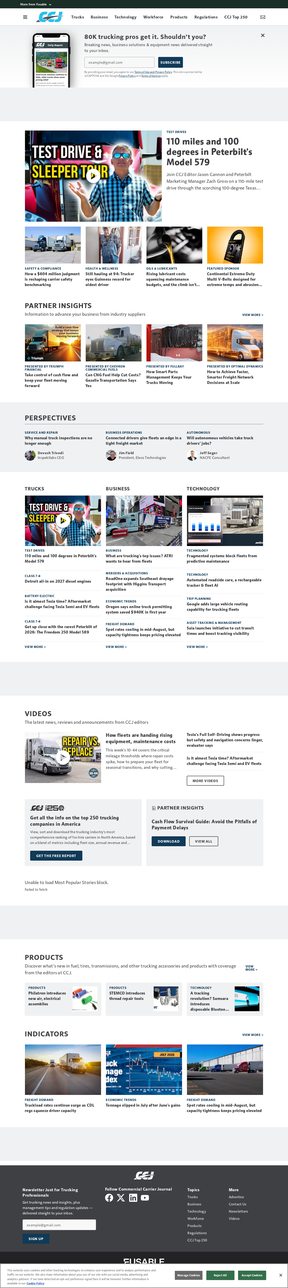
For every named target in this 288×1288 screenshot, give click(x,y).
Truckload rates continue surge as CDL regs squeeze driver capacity (59, 1108)
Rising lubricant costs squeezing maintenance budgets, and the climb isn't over (171, 279)
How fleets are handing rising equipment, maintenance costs (141, 738)
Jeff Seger (208, 453)
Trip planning (199, 598)
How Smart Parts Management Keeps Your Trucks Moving (168, 377)
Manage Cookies (188, 1275)
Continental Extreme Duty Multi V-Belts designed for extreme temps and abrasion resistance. (233, 279)
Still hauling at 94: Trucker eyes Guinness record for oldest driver (110, 279)
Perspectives (50, 417)
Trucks (34, 488)
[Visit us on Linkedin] (133, 1197)
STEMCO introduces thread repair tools (127, 996)
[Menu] (25, 17)
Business (118, 488)
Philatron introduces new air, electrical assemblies (47, 998)
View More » (35, 647)
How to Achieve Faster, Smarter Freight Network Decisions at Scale (230, 377)
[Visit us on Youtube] (145, 1197)
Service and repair (41, 432)
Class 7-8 (32, 576)
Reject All (220, 1275)
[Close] (281, 1275)
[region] (144, 1275)
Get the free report (56, 855)
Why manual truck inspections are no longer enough (58, 440)
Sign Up (36, 1238)
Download (169, 841)
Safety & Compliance (43, 268)
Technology (203, 488)
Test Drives (176, 132)
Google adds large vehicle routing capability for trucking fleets (217, 607)
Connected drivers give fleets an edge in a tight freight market (144, 440)
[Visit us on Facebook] (109, 1197)
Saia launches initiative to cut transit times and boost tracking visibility (220, 631)
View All (203, 841)
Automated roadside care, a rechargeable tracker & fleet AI (224, 582)
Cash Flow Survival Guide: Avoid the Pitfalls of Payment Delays (204, 825)
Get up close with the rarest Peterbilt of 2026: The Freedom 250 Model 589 (61, 629)
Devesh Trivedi (50, 453)
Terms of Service (151, 75)
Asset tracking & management (214, 623)
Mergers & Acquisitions (127, 573)
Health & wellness (102, 268)
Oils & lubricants (161, 268)
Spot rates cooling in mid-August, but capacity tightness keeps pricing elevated (143, 632)
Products (36, 988)
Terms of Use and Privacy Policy (153, 72)
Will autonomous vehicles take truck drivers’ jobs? (220, 440)
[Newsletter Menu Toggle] (263, 17)
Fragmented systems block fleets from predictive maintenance (222, 558)
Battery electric (39, 596)
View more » (252, 315)
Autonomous (198, 432)
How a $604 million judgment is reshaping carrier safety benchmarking (52, 279)
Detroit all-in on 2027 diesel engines (58, 581)
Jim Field (126, 453)
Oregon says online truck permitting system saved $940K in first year (139, 609)
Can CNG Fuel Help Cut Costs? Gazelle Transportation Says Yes (113, 380)
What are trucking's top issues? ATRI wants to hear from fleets (139, 558)
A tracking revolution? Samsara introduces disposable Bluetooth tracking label (209, 1001)
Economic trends (121, 601)
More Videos (205, 780)
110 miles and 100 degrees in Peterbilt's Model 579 (209, 151)
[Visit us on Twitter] (121, 1197)
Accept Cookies (252, 1275)
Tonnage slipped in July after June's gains (143, 1105)
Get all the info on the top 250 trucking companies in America (74, 821)
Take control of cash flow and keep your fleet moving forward (51, 380)
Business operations (124, 432)
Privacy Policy (127, 75)
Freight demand (120, 624)
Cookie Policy (35, 1283)
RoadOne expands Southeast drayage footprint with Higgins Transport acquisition (139, 584)
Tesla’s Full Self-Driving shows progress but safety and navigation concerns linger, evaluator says (225, 740)
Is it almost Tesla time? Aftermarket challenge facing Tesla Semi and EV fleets (62, 604)
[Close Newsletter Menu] (263, 35)
